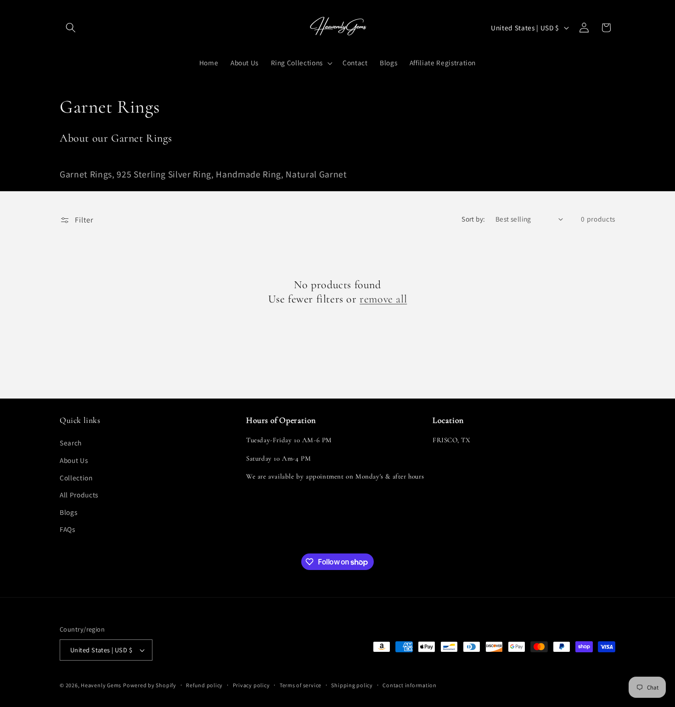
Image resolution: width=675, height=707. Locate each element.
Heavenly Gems (101, 685)
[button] (71, 28)
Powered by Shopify (149, 685)
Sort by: (473, 218)
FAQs (67, 529)
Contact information (409, 685)
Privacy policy (251, 685)
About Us (74, 460)
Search (71, 443)
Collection (76, 477)
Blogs (68, 512)
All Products (79, 495)
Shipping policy (352, 685)
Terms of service (300, 685)
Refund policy (204, 685)
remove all (383, 299)
